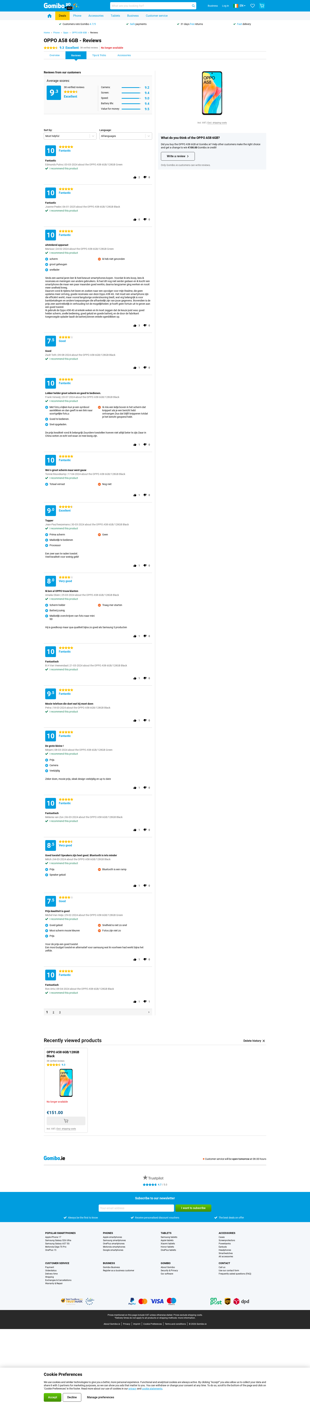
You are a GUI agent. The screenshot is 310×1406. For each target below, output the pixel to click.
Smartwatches (226, 1253)
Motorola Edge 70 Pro (55, 1247)
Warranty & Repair (54, 1283)
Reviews (94, 32)
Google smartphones (113, 1250)
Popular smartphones (60, 1233)
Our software (167, 1274)
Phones (108, 1233)
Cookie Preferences (152, 1324)
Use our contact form (229, 1270)
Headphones (225, 1250)
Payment (49, 1267)
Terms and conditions (175, 1324)
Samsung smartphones (114, 1240)
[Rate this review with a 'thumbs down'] (145, 177)
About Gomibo (168, 1267)
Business (133, 15)
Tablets (115, 15)
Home (47, 32)
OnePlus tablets (168, 1250)
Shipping (49, 1277)
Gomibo (166, 1263)
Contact (224, 1263)
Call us (222, 1267)
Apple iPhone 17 (53, 1237)
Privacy (126, 1324)
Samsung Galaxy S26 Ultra (58, 1240)
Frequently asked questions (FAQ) (235, 1274)
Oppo (65, 32)
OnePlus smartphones (114, 1243)
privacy (132, 1388)
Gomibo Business (111, 1267)
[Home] (49, 15)
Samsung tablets (169, 1237)
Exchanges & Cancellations (58, 1280)
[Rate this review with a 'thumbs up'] (135, 177)
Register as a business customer (118, 1270)
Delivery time (51, 1274)
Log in (225, 5)
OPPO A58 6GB (79, 32)
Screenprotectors (227, 1240)
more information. (187, 1318)
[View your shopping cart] (262, 5)
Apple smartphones (112, 1237)
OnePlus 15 (50, 1250)
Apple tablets (167, 1240)
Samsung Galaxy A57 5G (57, 1243)
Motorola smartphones (114, 1247)
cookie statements (152, 1388)
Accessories (96, 15)
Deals (62, 15)
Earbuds (223, 1247)
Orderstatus (51, 1270)
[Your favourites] (252, 5)
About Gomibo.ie (112, 1324)
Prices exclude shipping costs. (188, 1315)
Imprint (136, 1324)
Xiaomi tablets (168, 1243)
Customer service (157, 15)
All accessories (226, 1256)
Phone (77, 15)
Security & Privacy (169, 1270)
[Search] (193, 6)
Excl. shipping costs (217, 122)
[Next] (149, 1012)
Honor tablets (167, 1247)
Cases (222, 1237)
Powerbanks (225, 1243)
